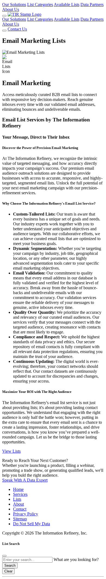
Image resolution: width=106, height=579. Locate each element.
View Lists (11, 451)
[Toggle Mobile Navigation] (4, 16)
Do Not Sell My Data (31, 523)
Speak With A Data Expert (25, 480)
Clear (8, 571)
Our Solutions (14, 4)
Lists (17, 499)
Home (18, 489)
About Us (10, 9)
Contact (19, 509)
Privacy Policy (25, 514)
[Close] (4, 556)
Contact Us (17, 29)
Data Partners (92, 4)
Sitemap (20, 519)
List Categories (40, 4)
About (18, 504)
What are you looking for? (76, 559)
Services (20, 494)
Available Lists (66, 4)
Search (9, 565)
